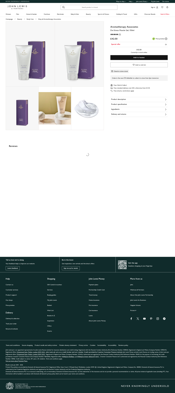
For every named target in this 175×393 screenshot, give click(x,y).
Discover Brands (149, 14)
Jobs (131, 285)
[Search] (63, 7)
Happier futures (135, 305)
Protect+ (133, 310)
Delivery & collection (12, 318)
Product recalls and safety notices (46, 345)
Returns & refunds (12, 329)
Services (50, 290)
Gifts (135, 14)
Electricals (60, 14)
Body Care (30, 19)
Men (17, 14)
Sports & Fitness (103, 14)
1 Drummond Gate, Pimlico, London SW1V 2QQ (31, 352)
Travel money (93, 295)
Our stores (165, 1)
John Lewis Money (141, 1)
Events (49, 331)
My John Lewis (155, 1)
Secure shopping (27, 345)
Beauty (88, 14)
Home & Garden (31, 14)
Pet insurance (93, 305)
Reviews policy (123, 345)
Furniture (47, 14)
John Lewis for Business (138, 300)
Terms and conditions (13, 345)
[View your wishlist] (161, 7)
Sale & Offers (165, 14)
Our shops (9, 300)
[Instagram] (157, 319)
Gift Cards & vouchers (54, 285)
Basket (49, 305)
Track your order (11, 324)
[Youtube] (144, 319)
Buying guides (51, 295)
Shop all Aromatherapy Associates (49, 19)
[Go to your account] (157, 7)
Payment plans (93, 285)
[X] (138, 319)
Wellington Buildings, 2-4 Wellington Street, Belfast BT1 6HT (80, 356)
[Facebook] (131, 319)
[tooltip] (166, 38)
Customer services (12, 290)
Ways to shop (120, 1)
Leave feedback (12, 268)
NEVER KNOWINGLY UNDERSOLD (17, 1)
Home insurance (94, 300)
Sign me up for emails (71, 268)
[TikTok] (164, 319)
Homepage (9, 19)
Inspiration (50, 321)
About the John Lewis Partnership (141, 295)
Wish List (50, 310)
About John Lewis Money (97, 321)
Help (130, 1)
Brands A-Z (51, 316)
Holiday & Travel (121, 14)
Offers (49, 326)
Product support (11, 295)
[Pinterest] (151, 319)
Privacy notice (83, 345)
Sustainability (101, 345)
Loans (91, 316)
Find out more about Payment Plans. (17, 361)
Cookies (92, 345)
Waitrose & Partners (137, 290)
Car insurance (93, 310)
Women (8, 14)
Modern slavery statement (68, 345)
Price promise (10, 305)
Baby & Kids (75, 14)
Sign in (153, 7)
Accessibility (112, 345)
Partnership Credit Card (97, 290)
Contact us (9, 285)
